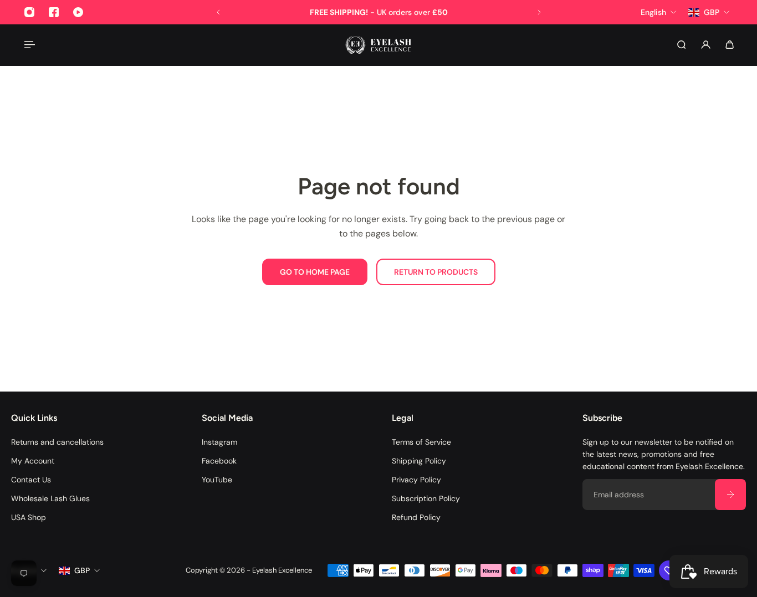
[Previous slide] (218, 12)
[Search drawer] (681, 44)
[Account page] (706, 44)
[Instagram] (29, 12)
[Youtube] (78, 12)
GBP (82, 570)
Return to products (436, 272)
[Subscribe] (730, 494)
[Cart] (729, 44)
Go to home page (315, 272)
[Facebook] (54, 12)
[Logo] (378, 44)
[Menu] (29, 44)
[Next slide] (539, 12)
